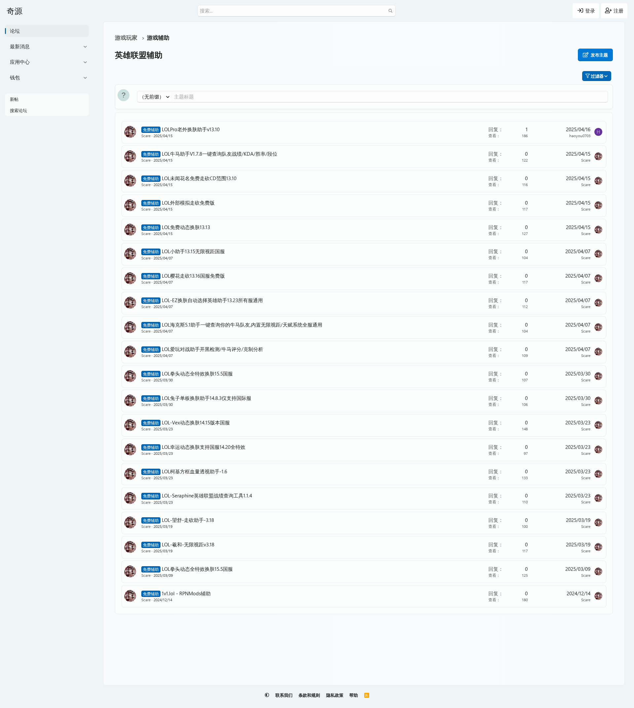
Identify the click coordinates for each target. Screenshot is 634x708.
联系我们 (284, 695)
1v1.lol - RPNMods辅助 (186, 593)
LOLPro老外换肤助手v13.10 (191, 129)
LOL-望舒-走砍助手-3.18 (188, 520)
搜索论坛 (18, 110)
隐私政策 (334, 695)
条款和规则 (309, 695)
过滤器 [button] (597, 76)
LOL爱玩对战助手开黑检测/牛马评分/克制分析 (212, 349)
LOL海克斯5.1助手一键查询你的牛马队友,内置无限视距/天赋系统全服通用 (242, 324)
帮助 (353, 695)
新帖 (14, 99)
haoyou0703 (579, 135)
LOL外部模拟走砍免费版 (188, 202)
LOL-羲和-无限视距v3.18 (188, 544)
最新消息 (20, 46)
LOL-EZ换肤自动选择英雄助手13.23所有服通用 (212, 300)
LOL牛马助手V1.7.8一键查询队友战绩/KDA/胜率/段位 (219, 153)
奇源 (14, 10)
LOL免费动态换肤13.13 (186, 227)
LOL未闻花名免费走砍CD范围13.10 (199, 178)
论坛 (15, 30)
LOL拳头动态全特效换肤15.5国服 (197, 373)
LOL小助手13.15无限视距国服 (193, 251)
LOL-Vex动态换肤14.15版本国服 (196, 422)
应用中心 (20, 62)
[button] (85, 46)
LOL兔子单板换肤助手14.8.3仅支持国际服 (206, 398)
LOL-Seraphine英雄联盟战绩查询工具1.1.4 (207, 495)
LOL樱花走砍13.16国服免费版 (193, 275)
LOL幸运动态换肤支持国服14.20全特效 (203, 447)
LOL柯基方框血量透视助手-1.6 (194, 471)
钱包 (15, 77)
